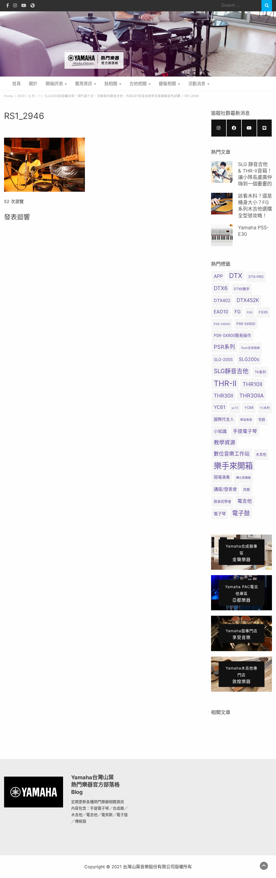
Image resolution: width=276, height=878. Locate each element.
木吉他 (261, 454)
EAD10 (221, 311)
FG (237, 311)
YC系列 (265, 408)
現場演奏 (222, 477)
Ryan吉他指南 (250, 348)
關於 (33, 83)
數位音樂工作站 (232, 454)
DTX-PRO (256, 277)
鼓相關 (111, 83)
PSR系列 (224, 347)
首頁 (16, 83)
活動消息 (197, 83)
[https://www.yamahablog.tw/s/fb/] (234, 128)
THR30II (223, 396)
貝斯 (246, 490)
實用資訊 (84, 83)
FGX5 (263, 312)
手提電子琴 (245, 431)
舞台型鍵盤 (243, 477)
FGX (250, 312)
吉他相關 (138, 83)
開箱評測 (55, 83)
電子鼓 (241, 512)
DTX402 (222, 300)
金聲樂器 (241, 553)
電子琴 (220, 513)
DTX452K (248, 300)
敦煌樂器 (241, 674)
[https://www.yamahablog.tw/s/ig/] (218, 128)
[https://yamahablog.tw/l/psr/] (264, 128)
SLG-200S (223, 359)
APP (218, 276)
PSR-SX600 (222, 324)
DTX (235, 275)
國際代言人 (224, 419)
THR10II (252, 384)
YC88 (249, 408)
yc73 (235, 408)
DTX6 (220, 288)
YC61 (219, 407)
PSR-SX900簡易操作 (232, 335)
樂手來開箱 (233, 466)
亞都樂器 (241, 593)
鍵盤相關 (168, 83)
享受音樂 (241, 634)
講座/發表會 (225, 489)
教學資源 (224, 442)
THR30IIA (251, 395)
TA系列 (260, 372)
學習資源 (246, 420)
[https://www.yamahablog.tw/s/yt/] (249, 128)
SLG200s (249, 359)
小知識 (220, 431)
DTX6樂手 (242, 289)
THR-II (225, 383)
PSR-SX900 (245, 324)
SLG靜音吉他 (231, 371)
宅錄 (261, 420)
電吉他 (244, 501)
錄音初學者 (222, 501)
